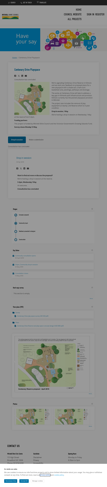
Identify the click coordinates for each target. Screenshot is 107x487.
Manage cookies (37, 481)
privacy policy (45, 475)
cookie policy (59, 475)
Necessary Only (11, 481)
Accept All (24, 481)
